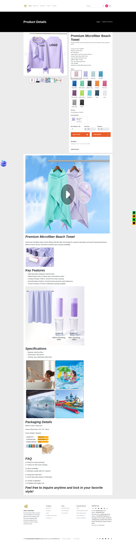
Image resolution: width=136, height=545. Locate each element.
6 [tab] (51, 74)
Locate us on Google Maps (98, 525)
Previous (26, 54)
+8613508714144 (100, 512)
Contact (54, 5)
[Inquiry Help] (3, 163)
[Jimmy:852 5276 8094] (134, 212)
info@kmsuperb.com (100, 510)
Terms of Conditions (66, 538)
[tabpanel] (45, 54)
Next (64, 54)
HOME (98, 21)
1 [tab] (39, 74)
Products (48, 510)
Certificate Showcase (51, 515)
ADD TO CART (76, 134)
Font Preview (64, 513)
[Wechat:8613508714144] (134, 219)
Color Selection (65, 510)
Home (30, 5)
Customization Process (82, 510)
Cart (110, 5)
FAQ (77, 508)
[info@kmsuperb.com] (134, 216)
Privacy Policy (77, 538)
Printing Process (65, 508)
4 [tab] (46, 74)
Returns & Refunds (81, 518)
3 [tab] (44, 74)
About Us (48, 508)
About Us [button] (35, 5)
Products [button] (42, 5)
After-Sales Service (81, 513)
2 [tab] (41, 74)
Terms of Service (80, 515)
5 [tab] (49, 74)
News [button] (48, 5)
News (47, 513)
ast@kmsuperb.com (105, 514)
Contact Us (49, 518)
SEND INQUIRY (97, 134)
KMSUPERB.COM (55, 538)
